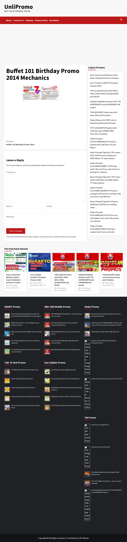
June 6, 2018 (107, 285)
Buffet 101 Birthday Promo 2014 (20, 143)
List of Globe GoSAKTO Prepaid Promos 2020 (104, 84)
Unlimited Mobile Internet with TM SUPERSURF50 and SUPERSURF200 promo (105, 104)
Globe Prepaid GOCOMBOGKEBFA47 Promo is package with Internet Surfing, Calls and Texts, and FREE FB (105, 192)
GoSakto (40, 263)
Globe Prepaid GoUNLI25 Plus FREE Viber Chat (105, 332)
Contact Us (19, 20)
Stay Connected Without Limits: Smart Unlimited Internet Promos (104, 76)
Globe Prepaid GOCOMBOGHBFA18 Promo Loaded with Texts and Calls (102, 229)
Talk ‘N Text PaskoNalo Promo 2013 (22, 379)
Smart (16, 268)
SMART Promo (12, 306)
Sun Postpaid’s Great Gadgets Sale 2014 (63, 370)
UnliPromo (18, 6)
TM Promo (90, 417)
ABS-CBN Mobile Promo (57, 306)
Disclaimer (54, 20)
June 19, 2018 (60, 290)
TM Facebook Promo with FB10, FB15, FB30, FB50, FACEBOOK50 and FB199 (104, 94)
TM (63, 266)
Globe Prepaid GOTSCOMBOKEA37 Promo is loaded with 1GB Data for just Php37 (103, 143)
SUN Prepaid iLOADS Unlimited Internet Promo (65, 405)
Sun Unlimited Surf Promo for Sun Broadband (65, 379)
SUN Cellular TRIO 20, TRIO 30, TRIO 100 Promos (66, 396)
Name (9, 206)
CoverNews (71, 538)
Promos (33, 268)
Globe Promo (91, 306)
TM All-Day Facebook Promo (100, 425)
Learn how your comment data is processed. (57, 236)
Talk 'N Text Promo (15, 362)
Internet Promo (12, 266)
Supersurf (89, 263)
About (9, 20)
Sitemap (29, 20)
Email (50, 206)
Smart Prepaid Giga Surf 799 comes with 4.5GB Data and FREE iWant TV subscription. (105, 180)
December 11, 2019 (37, 285)
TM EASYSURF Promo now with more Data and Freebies (103, 113)
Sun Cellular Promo (55, 362)
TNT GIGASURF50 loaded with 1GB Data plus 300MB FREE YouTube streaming (103, 131)
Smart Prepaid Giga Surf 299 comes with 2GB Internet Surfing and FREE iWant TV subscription (105, 155)
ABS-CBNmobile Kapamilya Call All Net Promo (65, 349)
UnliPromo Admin (13, 285)
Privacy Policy (41, 20)
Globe (33, 263)
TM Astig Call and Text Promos (100, 447)
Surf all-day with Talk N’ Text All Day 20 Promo (25, 396)
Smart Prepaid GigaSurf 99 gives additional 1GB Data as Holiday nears (104, 204)
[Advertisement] (63, 42)
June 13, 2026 (11, 288)
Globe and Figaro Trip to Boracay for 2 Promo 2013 (106, 379)
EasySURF (106, 263)
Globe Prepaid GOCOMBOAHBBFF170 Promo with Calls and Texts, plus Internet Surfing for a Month (105, 167)
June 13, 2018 (84, 290)
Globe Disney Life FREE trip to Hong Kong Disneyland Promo (103, 121)
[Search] (121, 19)
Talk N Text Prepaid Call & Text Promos (23, 388)
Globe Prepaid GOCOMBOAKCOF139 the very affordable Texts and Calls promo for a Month (104, 216)
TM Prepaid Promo (61, 268)
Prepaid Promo (36, 266)
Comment (11, 172)
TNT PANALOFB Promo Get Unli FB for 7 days (25, 370)
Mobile (9, 268)
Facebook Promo (60, 263)
